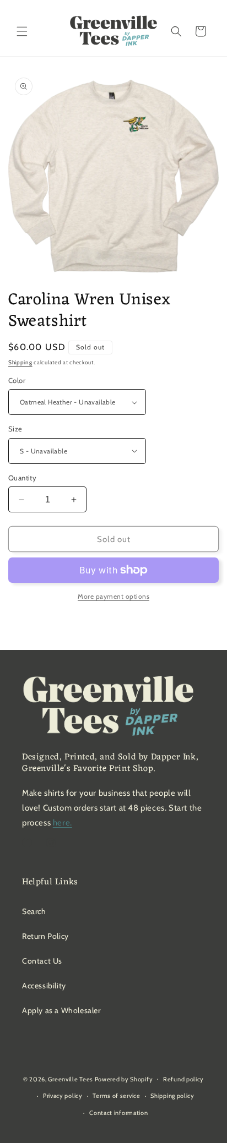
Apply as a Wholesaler (61, 1010)
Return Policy (45, 936)
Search (34, 911)
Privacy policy (63, 1096)
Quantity (22, 477)
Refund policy (183, 1079)
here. (62, 823)
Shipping (20, 362)
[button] (22, 31)
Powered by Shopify (124, 1078)
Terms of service (116, 1096)
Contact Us (42, 961)
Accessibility (44, 986)
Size (15, 428)
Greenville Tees (70, 1078)
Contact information (118, 1113)
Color (16, 380)
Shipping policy (172, 1096)
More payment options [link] (113, 596)
